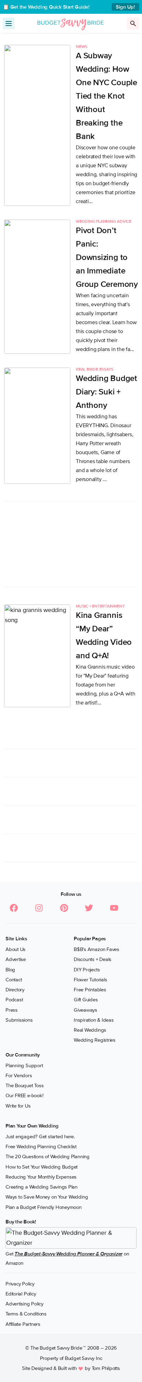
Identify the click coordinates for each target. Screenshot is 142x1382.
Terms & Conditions (26, 1314)
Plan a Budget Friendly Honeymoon (44, 1207)
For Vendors (19, 1075)
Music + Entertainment (100, 606)
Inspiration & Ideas (94, 1020)
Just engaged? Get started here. (40, 1136)
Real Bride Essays (94, 370)
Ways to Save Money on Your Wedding (47, 1197)
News (81, 47)
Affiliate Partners (23, 1324)
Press (12, 1010)
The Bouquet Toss (24, 1085)
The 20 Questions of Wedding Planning (48, 1156)
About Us (16, 949)
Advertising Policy (24, 1304)
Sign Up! (125, 7)
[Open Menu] (8, 23)
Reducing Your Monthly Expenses (41, 1177)
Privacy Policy (20, 1284)
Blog (10, 970)
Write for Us (18, 1106)
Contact (14, 980)
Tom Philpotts (106, 1368)
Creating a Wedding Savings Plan (42, 1187)
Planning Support (24, 1065)
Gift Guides (86, 1000)
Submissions (19, 1020)
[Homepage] (71, 23)
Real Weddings (90, 1030)
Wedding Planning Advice (103, 222)
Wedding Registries (94, 1040)
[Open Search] (133, 23)
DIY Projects (87, 970)
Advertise (16, 959)
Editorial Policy (21, 1294)
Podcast (14, 1000)
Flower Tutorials (90, 980)
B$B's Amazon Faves (96, 949)
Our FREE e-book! (24, 1095)
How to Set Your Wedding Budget (42, 1167)
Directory (15, 990)
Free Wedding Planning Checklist (41, 1146)
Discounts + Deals (92, 959)
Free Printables (90, 990)
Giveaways (85, 1010)
